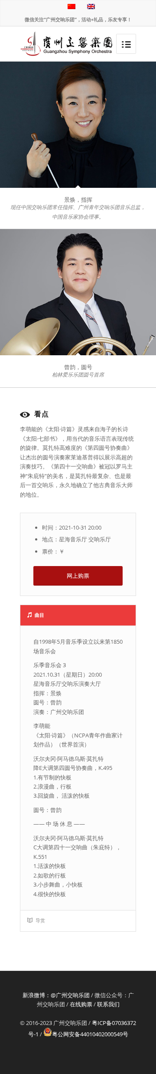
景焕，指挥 (78, 199)
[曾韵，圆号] (78, 292)
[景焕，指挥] (78, 125)
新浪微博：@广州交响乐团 (56, 995)
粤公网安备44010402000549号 (90, 1034)
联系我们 (108, 1004)
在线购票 (81, 1004)
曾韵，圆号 (78, 367)
